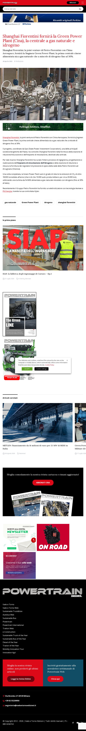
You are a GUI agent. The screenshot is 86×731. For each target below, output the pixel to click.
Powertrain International (13, 625)
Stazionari (22, 453)
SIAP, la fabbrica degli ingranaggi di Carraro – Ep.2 (27, 273)
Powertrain (7, 621)
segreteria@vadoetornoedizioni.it (20, 705)
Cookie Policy (49, 365)
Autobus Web (8, 614)
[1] (19, 537)
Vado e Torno (8, 604)
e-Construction (9, 632)
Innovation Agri (9, 652)
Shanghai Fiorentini (11, 137)
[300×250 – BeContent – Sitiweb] (19, 565)
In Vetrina (21, 279)
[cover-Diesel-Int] (43, 314)
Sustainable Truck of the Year (15, 635)
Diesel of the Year (10, 642)
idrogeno (48, 202)
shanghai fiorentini (66, 202)
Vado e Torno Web (10, 608)
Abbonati (73, 3)
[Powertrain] (10, 3)
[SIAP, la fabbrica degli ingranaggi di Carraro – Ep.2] (43, 247)
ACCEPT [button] (27, 369)
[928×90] (43, 127)
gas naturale (10, 202)
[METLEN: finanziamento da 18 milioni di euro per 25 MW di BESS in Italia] (38, 422)
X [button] (67, 360)
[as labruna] (53, 537)
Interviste (28, 279)
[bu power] (43, 20)
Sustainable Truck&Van (12, 611)
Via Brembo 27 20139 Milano (17, 696)
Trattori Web (8, 628)
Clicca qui (55, 679)
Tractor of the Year (11, 645)
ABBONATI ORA (43, 482)
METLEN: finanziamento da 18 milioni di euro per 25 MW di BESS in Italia (35, 447)
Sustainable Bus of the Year (14, 639)
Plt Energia (7, 191)
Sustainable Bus (9, 618)
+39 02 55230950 (12, 700)
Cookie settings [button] (41, 369)
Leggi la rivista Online (21, 679)
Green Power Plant (30, 202)
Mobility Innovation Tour (13, 649)
